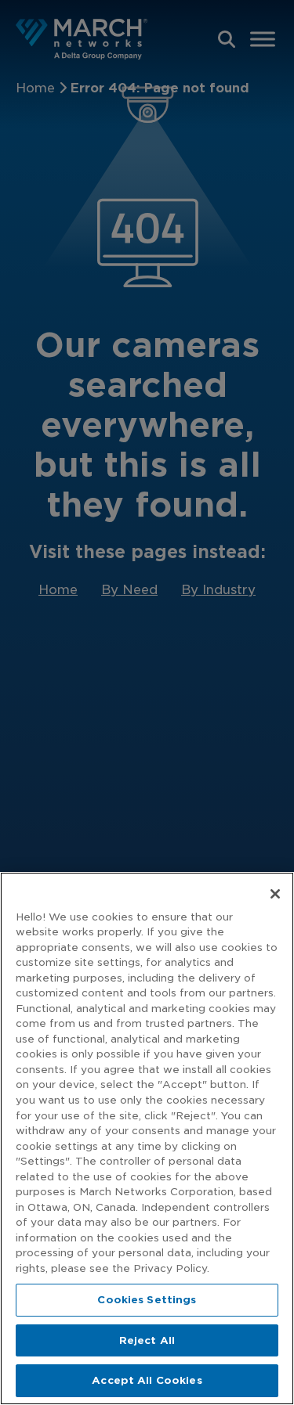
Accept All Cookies (146, 1380)
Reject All (147, 1340)
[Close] (275, 894)
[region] (147, 1138)
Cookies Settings (146, 1300)
